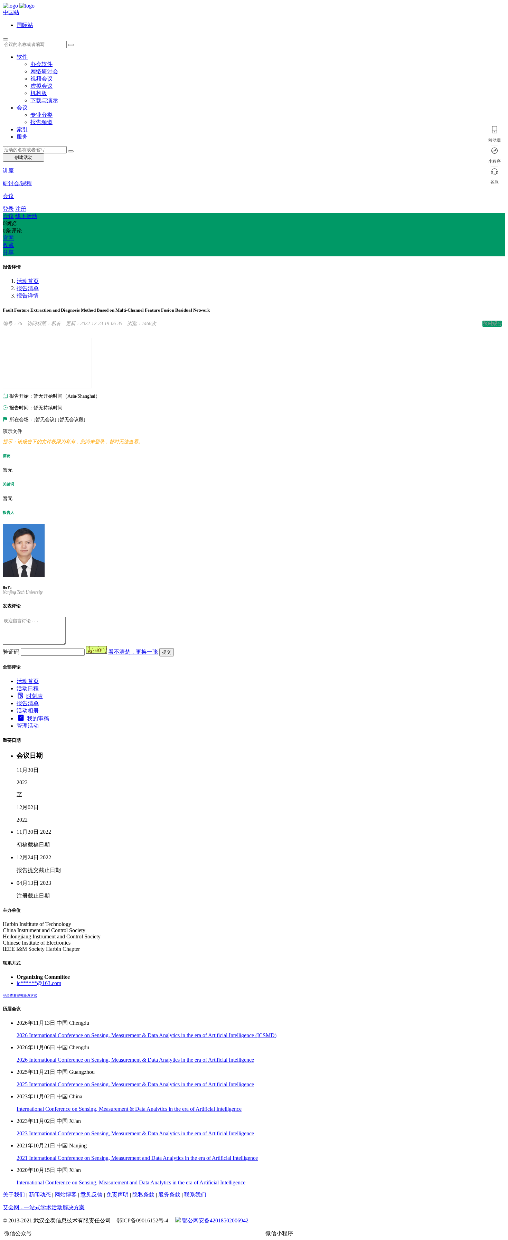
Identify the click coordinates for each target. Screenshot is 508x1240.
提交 (166, 652)
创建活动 (23, 157)
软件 (22, 57)
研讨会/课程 (17, 183)
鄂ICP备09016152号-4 (142, 1220)
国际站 (25, 25)
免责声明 (117, 1195)
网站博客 (66, 1195)
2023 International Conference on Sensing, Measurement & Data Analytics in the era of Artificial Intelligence (135, 1133)
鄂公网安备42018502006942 (215, 1220)
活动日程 (28, 688)
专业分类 (41, 115)
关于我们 (14, 1195)
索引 (22, 129)
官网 (8, 238)
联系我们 (195, 1195)
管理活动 (28, 726)
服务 (22, 137)
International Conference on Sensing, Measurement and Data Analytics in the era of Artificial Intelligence (131, 1182)
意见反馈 (92, 1195)
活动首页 (28, 281)
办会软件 (41, 64)
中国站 (11, 12)
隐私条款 (143, 1195)
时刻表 (34, 696)
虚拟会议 (41, 86)
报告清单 (28, 288)
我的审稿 (38, 718)
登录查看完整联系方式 (20, 995)
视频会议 (41, 79)
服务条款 (169, 1195)
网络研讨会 (44, 71)
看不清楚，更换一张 (133, 652)
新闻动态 (40, 1195)
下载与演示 (44, 100)
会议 (22, 108)
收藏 (8, 245)
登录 (8, 209)
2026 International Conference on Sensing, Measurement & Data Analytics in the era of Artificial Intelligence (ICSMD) (146, 1035)
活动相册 (28, 710)
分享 (8, 252)
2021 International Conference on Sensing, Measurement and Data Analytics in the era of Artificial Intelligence (137, 1158)
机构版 (38, 93)
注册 (20, 209)
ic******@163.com (39, 983)
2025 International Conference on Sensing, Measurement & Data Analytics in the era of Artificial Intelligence (135, 1084)
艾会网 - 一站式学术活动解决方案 (44, 1207)
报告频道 (41, 122)
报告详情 (28, 296)
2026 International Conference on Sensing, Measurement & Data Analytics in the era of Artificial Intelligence (135, 1060)
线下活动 (26, 216)
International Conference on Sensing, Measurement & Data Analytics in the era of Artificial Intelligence (129, 1109)
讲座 (8, 170)
